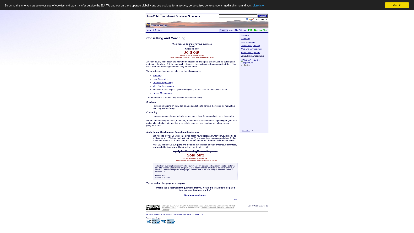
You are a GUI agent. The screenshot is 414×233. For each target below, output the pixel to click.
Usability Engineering (250, 45)
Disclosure (178, 214)
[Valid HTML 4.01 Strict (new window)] (153, 223)
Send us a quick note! (195, 195)
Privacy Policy (166, 214)
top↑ (236, 199)
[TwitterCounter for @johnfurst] (254, 61)
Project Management (250, 52)
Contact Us (198, 214)
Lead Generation (248, 42)
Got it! (397, 5)
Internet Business (155, 30)
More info (258, 5)
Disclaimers (188, 214)
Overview (245, 35)
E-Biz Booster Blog (257, 30)
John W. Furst (246, 131)
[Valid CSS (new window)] (168, 223)
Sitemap (243, 30)
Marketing (245, 38)
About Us (233, 30)
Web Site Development (251, 49)
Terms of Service (152, 214)
